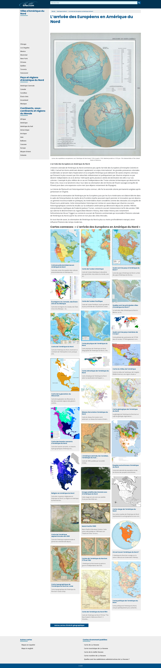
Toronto (23, 69)
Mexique (23, 104)
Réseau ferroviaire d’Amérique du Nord (95, 413)
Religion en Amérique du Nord (62, 493)
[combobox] (93, 2)
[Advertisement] (34, 29)
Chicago (23, 44)
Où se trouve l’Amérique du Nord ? (126, 552)
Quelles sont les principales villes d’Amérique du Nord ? (125, 306)
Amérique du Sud (26, 126)
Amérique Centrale (27, 86)
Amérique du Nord (62, 11)
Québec (23, 66)
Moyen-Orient (25, 152)
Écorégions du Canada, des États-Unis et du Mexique (64, 303)
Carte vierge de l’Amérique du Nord (124, 510)
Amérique (24, 123)
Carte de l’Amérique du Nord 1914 (94, 612)
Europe (23, 148)
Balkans (23, 141)
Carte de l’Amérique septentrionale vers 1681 (60, 535)
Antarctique (24, 130)
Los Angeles (24, 48)
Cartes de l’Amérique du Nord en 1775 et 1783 (94, 559)
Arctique (23, 133)
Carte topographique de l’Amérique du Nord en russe (62, 585)
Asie (21, 137)
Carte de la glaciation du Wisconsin (61, 395)
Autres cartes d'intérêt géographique (69, 625)
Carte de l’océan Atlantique (93, 269)
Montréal (23, 55)
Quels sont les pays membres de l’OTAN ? (125, 333)
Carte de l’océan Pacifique (92, 301)
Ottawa (23, 62)
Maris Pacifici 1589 (89, 526)
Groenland (24, 100)
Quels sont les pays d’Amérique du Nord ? (126, 269)
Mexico (23, 51)
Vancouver (24, 73)
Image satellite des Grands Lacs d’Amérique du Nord (94, 493)
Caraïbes (23, 93)
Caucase (23, 144)
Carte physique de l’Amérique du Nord (95, 344)
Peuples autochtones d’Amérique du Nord (126, 466)
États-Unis (24, 96)
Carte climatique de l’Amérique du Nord (95, 372)
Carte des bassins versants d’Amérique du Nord (62, 442)
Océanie (23, 155)
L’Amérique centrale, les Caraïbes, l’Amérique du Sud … (95, 457)
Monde (53, 11)
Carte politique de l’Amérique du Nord (125, 602)
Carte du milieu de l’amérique (124, 369)
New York (24, 58)
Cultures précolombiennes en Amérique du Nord (62, 266)
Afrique (23, 119)
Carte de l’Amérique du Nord (62, 347)
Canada (23, 89)
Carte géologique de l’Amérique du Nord (125, 410)
